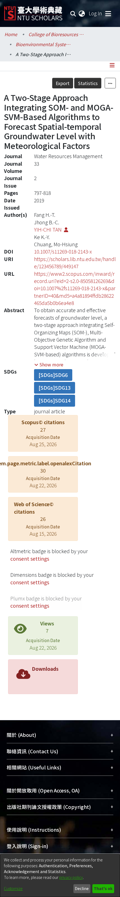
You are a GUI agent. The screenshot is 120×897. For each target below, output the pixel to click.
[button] (49, 364)
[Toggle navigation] (108, 13)
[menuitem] (82, 13)
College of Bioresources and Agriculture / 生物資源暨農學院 (56, 34)
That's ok (103, 888)
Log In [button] (96, 13)
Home (10, 34)
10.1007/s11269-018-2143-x (63, 251)
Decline (82, 888)
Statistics (88, 83)
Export (62, 83)
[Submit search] (73, 13)
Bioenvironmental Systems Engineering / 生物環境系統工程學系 (43, 44)
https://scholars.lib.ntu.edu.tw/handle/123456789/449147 (75, 262)
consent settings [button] (29, 558)
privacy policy (71, 877)
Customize (13, 888)
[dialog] (60, 875)
